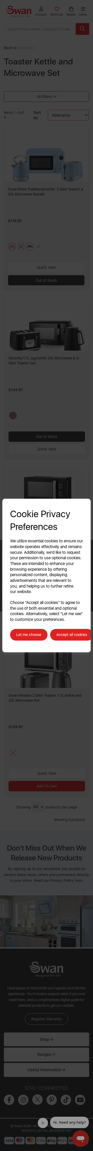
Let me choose (28, 634)
